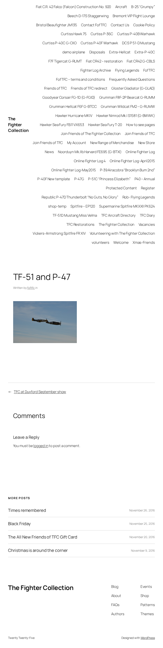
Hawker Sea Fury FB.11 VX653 (62, 124)
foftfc (31, 288)
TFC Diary (147, 215)
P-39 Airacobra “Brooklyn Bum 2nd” (127, 170)
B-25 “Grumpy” (143, 6)
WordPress (148, 638)
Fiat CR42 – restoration (104, 61)
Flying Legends (127, 70)
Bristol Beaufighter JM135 (56, 24)
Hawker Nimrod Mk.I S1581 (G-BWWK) (125, 115)
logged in (40, 445)
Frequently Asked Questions (132, 79)
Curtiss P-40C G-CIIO (59, 42)
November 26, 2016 (142, 510)
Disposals (97, 52)
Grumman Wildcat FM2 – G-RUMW (128, 106)
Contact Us (120, 24)
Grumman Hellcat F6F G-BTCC (73, 106)
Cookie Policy (144, 24)
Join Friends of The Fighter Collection (91, 133)
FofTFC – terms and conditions (80, 79)
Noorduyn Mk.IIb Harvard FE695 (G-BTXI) (90, 151)
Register (148, 188)
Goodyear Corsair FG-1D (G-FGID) (68, 97)
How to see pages (140, 124)
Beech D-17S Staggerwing (88, 15)
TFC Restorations (80, 224)
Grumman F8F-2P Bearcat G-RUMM (127, 97)
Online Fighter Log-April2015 (132, 160)
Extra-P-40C (145, 52)
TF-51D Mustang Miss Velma (75, 215)
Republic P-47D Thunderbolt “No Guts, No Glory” (80, 197)
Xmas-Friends (144, 242)
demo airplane (73, 52)
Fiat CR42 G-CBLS (141, 61)
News (49, 151)
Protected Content (121, 188)
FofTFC (149, 70)
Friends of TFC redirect (89, 88)
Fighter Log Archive (95, 70)
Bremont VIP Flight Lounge (134, 15)
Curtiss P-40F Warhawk (99, 42)
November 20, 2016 (142, 537)
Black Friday (19, 523)
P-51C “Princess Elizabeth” (109, 178)
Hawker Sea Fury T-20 (105, 124)
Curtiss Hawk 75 (74, 33)
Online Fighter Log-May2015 (73, 170)
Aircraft (121, 6)
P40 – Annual (145, 178)
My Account (76, 142)
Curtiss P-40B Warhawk (136, 33)
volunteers (100, 242)
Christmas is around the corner (38, 550)
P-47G (79, 178)
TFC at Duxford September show (40, 391)
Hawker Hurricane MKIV (73, 115)
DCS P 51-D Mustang (138, 42)
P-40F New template (53, 178)
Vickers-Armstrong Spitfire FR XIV (59, 233)
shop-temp (57, 206)
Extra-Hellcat (120, 52)
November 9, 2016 (143, 550)
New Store (146, 142)
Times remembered (27, 510)
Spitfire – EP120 (82, 206)
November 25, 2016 (142, 524)
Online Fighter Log (140, 151)
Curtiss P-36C (102, 33)
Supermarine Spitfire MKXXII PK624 (127, 206)
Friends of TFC (55, 88)
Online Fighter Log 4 (90, 160)
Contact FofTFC (94, 24)
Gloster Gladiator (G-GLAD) (133, 88)
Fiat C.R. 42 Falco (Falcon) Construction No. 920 (73, 6)
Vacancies (147, 224)
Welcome (120, 242)
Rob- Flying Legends (138, 197)
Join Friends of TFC (140, 133)
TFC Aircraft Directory (118, 215)
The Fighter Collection (18, 124)
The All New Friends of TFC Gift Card (42, 537)
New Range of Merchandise (112, 142)
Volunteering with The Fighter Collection (122, 233)
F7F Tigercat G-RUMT (65, 61)
